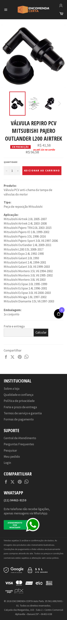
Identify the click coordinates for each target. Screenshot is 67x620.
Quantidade (10, 162)
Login (7, 463)
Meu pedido (12, 457)
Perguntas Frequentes (19, 444)
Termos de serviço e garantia (23, 413)
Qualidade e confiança (18, 395)
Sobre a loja (11, 389)
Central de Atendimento (20, 438)
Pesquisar (10, 450)
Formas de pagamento (19, 419)
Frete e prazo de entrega (20, 407)
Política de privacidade (19, 401)
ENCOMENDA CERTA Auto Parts (28, 601)
